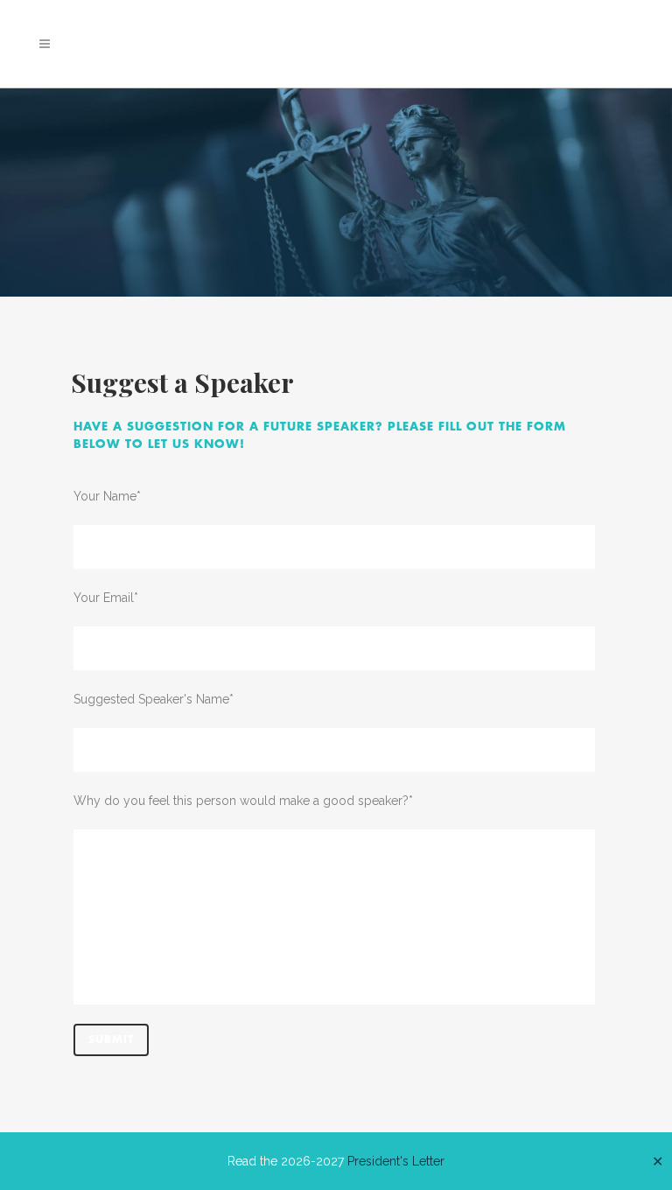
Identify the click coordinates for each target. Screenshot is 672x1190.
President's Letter (395, 1161)
